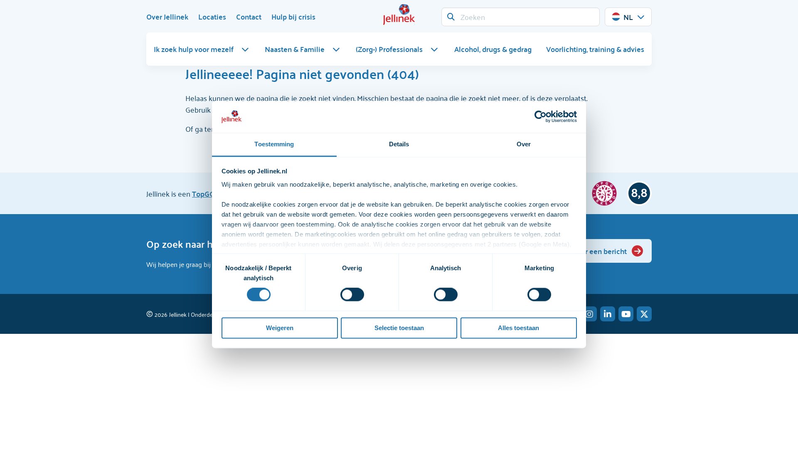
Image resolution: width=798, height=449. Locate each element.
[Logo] (399, 14)
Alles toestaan (518, 327)
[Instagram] (589, 313)
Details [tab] (399, 144)
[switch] (352, 294)
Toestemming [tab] (274, 144)
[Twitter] (644, 313)
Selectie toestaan (399, 327)
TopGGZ (205, 193)
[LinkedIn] (607, 313)
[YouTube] (625, 313)
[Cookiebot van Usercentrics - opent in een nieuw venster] (540, 117)
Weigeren (279, 327)
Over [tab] (524, 144)
